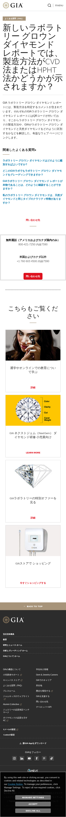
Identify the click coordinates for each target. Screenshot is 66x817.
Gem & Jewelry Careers (47, 675)
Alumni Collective (11, 704)
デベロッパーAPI (43, 707)
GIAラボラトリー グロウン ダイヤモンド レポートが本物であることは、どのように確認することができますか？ (33, 185)
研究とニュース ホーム (12, 645)
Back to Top (35, 606)
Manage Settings (33, 797)
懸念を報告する (43, 691)
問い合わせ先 (33, 220)
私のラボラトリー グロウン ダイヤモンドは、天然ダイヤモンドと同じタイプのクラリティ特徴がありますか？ (32, 199)
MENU (60, 5)
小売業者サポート (11, 675)
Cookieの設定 (9, 734)
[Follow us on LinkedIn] (21, 758)
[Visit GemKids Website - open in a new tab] (33, 770)
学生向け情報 (42, 669)
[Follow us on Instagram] (36, 758)
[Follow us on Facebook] (14, 758)
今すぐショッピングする (33, 583)
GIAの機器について (12, 669)
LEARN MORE (33, 452)
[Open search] (49, 5)
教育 (5, 639)
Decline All (33, 810)
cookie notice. (15, 784)
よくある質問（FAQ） (13, 685)
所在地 (39, 685)
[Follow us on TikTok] (51, 758)
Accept (33, 803)
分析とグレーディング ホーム (15, 651)
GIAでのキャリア (44, 680)
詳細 (33, 387)
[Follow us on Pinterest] (44, 758)
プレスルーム (9, 691)
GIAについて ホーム (11, 656)
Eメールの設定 (9, 729)
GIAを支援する (43, 696)
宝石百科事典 (8, 634)
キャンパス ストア (11, 680)
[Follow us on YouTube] (29, 758)
